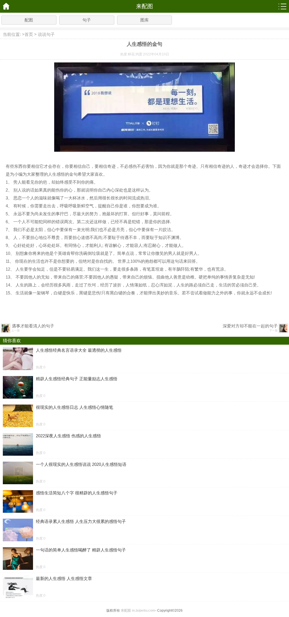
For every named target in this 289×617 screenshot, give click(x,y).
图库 (144, 20)
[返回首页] (6, 6)
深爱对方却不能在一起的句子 (250, 325)
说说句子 (46, 34)
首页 (29, 34)
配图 (29, 20)
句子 (86, 20)
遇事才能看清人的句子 (33, 325)
